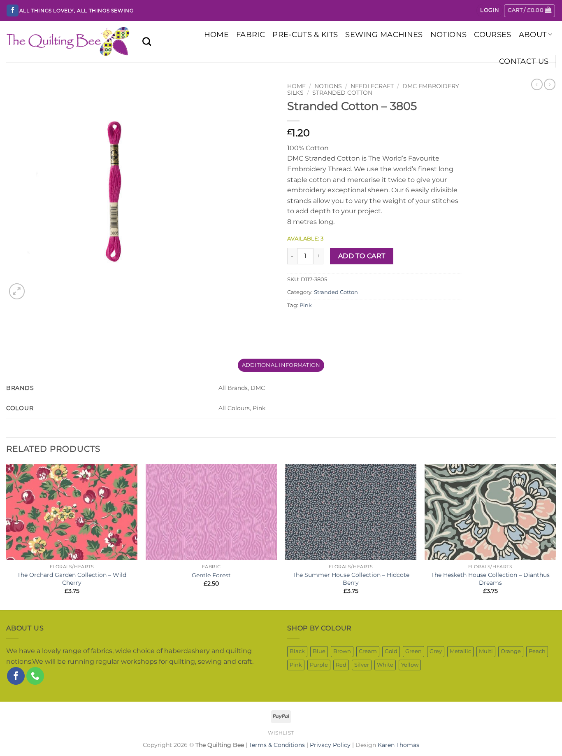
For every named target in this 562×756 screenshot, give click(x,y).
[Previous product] (549, 84)
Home (296, 86)
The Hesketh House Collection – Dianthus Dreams (490, 578)
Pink (306, 305)
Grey (436, 651)
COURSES (492, 34)
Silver (361, 665)
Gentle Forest (211, 575)
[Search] (146, 41)
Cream (368, 651)
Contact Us (524, 61)
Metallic (460, 651)
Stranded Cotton (342, 92)
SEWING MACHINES (384, 34)
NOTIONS (448, 34)
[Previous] (6, 536)
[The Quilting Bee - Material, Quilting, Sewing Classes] (68, 41)
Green (413, 651)
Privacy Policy (330, 745)
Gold (391, 651)
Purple (319, 665)
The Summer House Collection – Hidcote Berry (351, 578)
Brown (342, 651)
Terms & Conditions (277, 745)
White (385, 665)
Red (341, 665)
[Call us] (35, 676)
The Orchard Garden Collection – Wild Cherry (71, 578)
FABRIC (250, 34)
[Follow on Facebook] (13, 11)
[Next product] (537, 84)
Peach (537, 651)
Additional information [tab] (281, 365)
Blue (319, 651)
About (533, 34)
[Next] (555, 536)
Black (297, 651)
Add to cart (362, 256)
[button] (489, 10)
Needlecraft (372, 86)
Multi (486, 651)
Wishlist (281, 733)
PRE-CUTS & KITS (305, 34)
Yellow (409, 665)
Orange (511, 651)
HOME (216, 34)
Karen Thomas (398, 745)
